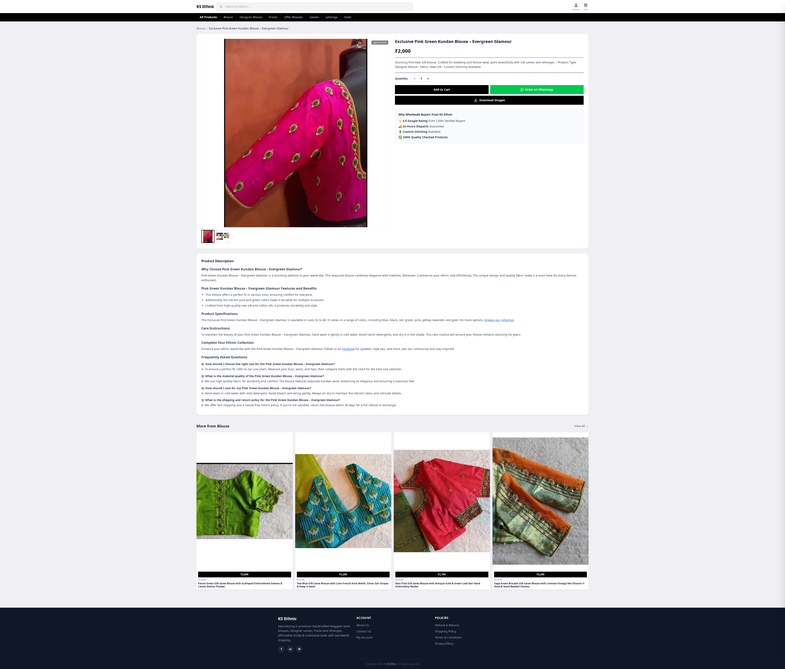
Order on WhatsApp (539, 89)
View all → (581, 426)
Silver (348, 17)
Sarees (314, 17)
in (290, 649)
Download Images (492, 100)
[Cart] (586, 5)
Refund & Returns (447, 625)
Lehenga (331, 17)
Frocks (273, 17)
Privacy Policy (444, 643)
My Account (364, 637)
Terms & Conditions (448, 637)
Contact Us (364, 631)
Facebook (348, 349)
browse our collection (499, 320)
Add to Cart (442, 89)
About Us (363, 625)
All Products (208, 17)
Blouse (228, 17)
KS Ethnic (205, 6)
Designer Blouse (251, 17)
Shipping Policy (445, 631)
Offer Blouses (293, 17)
